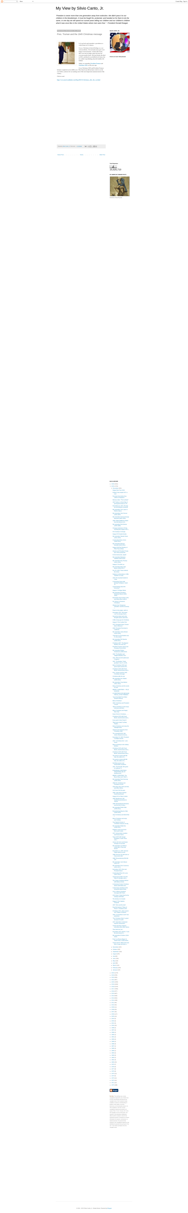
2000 (112, 1025)
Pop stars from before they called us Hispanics (120, 496)
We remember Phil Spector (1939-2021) (120, 640)
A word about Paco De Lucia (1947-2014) (120, 873)
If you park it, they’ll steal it (119, 720)
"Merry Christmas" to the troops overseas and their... (121, 707)
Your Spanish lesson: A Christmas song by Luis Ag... (121, 823)
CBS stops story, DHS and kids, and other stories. (121, 787)
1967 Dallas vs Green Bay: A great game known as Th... (120, 502)
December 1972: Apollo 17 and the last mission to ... (121, 932)
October (115, 949)
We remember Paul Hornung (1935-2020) (120, 780)
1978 (112, 1066)
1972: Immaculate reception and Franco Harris (120, 834)
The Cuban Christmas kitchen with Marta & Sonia (120, 881)
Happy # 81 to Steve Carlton (120, 796)
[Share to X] (92, 146)
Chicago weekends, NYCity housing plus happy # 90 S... (121, 528)
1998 (112, 1027)
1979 (112, 1064)
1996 (112, 1032)
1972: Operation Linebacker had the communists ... (120, 922)
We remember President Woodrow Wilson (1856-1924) (120, 594)
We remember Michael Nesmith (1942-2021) (119, 544)
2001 (112, 1023)
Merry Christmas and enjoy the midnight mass (121, 726)
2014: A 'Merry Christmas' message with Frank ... (119, 892)
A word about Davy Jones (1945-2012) (119, 540)
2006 (112, 1014)
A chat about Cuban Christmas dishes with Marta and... (121, 884)
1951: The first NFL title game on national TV (120, 767)
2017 (112, 989)
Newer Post (60, 154)
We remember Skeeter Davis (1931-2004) (120, 537)
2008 (112, 1009)
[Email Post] (85, 146)
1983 (112, 1055)
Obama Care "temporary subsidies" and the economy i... (121, 606)
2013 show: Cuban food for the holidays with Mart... (121, 896)
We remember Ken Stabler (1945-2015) (120, 679)
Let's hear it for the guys (119, 790)
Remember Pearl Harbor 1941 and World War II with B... (121, 598)
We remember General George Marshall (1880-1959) (121, 517)
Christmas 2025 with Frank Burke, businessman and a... (121, 669)
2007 (112, 1011)
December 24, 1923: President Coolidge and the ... (121, 737)
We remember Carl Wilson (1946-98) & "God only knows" (120, 847)
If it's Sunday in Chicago (119, 531)
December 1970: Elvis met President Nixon (120, 870)
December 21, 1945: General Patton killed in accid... (120, 851)
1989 (112, 1041)
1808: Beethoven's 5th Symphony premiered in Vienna (120, 800)
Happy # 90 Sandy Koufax (120, 534)
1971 (112, 1082)
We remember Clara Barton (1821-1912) (120, 683)
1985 (112, 1050)
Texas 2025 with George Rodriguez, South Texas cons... (120, 838)
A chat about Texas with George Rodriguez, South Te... (120, 583)
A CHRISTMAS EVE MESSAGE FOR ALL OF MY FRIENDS (121, 694)
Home (81, 154)
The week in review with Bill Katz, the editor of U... (120, 756)
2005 (112, 1016)
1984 (112, 1053)
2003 (112, 1021)
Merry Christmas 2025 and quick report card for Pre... (120, 665)
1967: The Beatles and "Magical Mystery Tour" (119, 654)
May (114, 961)
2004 (112, 1018)
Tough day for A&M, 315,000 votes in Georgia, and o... (120, 877)
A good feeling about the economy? (119, 587)
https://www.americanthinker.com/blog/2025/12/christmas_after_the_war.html (78, 80)
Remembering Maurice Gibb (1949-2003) (120, 811)
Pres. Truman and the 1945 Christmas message (120, 673)
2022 (112, 977)
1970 (112, 1085)
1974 (112, 1076)
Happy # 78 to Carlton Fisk (120, 622)
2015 (112, 993)
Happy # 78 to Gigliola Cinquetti (118, 902)
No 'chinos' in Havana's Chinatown (119, 602)
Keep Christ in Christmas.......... (121, 714)
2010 (112, 1005)
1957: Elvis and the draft (119, 905)
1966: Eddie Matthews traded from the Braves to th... (120, 521)
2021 (112, 979)
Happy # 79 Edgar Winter (119, 590)
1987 (112, 1046)
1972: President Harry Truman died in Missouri (121, 625)
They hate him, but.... (118, 929)
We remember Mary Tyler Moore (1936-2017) (119, 567)
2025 (112, 486)
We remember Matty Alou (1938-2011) (119, 826)
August (115, 954)
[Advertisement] (117, 130)
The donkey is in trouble (119, 899)
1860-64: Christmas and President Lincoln (119, 783)
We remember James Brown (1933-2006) (120, 632)
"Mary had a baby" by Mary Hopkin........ (120, 723)
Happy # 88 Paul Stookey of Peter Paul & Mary (120, 548)
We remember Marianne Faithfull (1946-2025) (119, 557)
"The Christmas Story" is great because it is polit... (120, 919)
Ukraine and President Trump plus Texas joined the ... (120, 551)
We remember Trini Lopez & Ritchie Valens (120, 510)
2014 (112, 995)
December (116, 488)
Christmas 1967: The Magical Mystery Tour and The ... (120, 643)
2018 (112, 986)
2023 (112, 975)
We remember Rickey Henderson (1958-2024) (120, 651)
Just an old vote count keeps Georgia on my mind (120, 842)
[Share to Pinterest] (96, 146)
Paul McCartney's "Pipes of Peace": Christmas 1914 (120, 908)
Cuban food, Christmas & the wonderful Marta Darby (120, 888)
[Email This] (89, 146)
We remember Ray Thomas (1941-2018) (120, 561)
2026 (112, 484)
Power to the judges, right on (120, 610)
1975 (112, 1073)
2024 (112, 973)
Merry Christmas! (117, 700)
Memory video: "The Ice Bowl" (120, 500)
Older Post (102, 154)
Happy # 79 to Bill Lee (118, 564)
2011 (112, 1002)
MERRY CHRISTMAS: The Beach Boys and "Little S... (120, 776)
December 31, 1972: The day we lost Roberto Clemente (120, 506)
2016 (112, 991)
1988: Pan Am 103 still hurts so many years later (121, 855)
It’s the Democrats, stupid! (119, 554)
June (114, 958)
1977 (112, 1069)
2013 (112, 998)
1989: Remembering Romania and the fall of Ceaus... (121, 804)
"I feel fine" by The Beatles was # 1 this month (121, 636)
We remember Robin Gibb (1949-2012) (120, 808)
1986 (112, 1048)
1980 (112, 1062)
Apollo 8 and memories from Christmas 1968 (120, 730)
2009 (112, 1007)
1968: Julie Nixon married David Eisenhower (119, 793)
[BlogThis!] (90, 146)
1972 (112, 1080)
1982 (112, 1057)
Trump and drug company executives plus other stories (121, 926)
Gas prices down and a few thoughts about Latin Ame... (120, 617)
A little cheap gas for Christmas (121, 620)
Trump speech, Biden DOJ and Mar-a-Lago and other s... (121, 943)
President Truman (96, 63)
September (116, 951)
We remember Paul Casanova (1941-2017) (121, 866)
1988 (112, 1044)
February (115, 967)
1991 (112, 1037)
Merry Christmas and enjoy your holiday (120, 819)
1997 (112, 1030)
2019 (112, 984)
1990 (112, 1039)
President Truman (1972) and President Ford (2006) (120, 647)
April (114, 963)
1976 (112, 1071)
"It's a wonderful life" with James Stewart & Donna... (120, 734)
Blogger (110, 1208)
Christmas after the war (119, 676)
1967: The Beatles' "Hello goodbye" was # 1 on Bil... (120, 662)
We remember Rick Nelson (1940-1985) (120, 525)
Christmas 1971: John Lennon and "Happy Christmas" (121, 911)
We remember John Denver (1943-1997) (120, 514)
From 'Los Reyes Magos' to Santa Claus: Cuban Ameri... (121, 939)
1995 (112, 1034)
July (114, 956)
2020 (112, 982)
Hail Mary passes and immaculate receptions (119, 763)
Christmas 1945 (83, 65)
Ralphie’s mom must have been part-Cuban (119, 830)
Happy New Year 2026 (119, 490)
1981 (112, 1059)
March (114, 965)
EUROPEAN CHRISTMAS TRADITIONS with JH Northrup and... (120, 772)
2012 (112, 1000)
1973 (112, 1078)
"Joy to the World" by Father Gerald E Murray (120, 697)
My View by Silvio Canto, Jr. (80, 8)
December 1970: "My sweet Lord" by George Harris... (120, 613)
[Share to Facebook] (94, 146)
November (116, 947)
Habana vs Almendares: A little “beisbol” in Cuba (121, 574)
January (115, 970)
